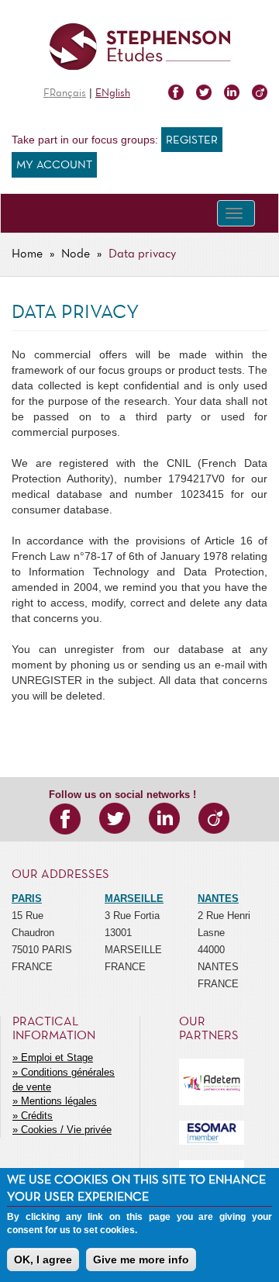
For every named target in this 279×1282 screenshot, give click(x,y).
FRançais (64, 93)
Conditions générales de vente (63, 1079)
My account (54, 165)
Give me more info (141, 1259)
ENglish (112, 93)
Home (27, 254)
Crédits (37, 1115)
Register (192, 140)
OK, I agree (43, 1259)
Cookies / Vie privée (66, 1129)
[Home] (139, 47)
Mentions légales (59, 1101)
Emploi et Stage (57, 1057)
